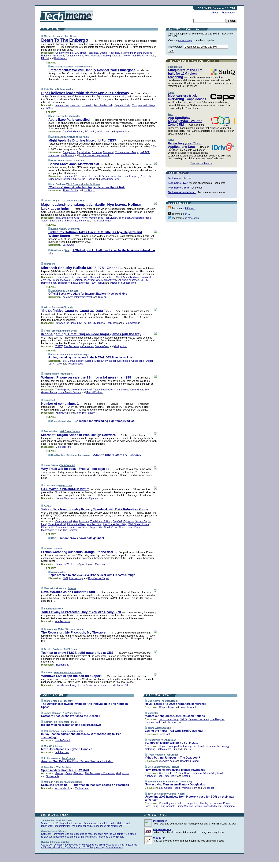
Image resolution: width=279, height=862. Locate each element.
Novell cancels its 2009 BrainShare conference (175, 703)
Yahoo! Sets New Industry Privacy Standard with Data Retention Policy (94, 509)
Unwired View (78, 389)
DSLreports (98, 322)
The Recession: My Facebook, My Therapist (73, 632)
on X (187, 213)
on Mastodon (191, 218)
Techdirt (68, 701)
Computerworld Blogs (143, 105)
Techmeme (174, 178)
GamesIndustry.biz (61, 421)
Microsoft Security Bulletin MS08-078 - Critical (80, 268)
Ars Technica (148, 176)
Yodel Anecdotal (57, 524)
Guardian (75, 105)
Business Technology (78, 455)
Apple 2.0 (79, 161)
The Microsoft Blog (100, 521)
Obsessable (137, 360)
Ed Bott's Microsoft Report (68, 672)
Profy (137, 527)
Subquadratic (175, 67)
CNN (65, 578)
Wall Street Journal (70, 431)
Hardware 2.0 (62, 412)
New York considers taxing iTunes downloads (175, 769)
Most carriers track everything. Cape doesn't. (187, 97)
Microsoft (49, 264)
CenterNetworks (64, 52)
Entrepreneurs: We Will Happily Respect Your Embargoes (91, 70)
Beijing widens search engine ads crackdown (71, 724)
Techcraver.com (74, 55)
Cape (171, 92)
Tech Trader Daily (103, 105)
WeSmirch (159, 837)
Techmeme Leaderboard (182, 192)
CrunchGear (148, 55)
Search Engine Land (52, 220)
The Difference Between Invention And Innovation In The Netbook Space (84, 705)
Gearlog (91, 179)
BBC (53, 538)
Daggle (103, 52)
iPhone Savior (70, 190)
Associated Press (141, 217)
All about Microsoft (128, 279)
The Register (62, 389)
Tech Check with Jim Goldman (83, 184)
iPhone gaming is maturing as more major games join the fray (91, 334)
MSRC (144, 279)
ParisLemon (60, 58)
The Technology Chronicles (79, 346)
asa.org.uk (49, 400)
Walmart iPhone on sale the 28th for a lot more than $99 (86, 377)
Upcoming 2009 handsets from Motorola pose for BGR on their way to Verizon (189, 798)
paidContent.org (64, 217)
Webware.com (167, 761)
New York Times (71, 713)
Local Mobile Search (69, 392)
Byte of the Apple (79, 137)
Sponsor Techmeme (201, 163)
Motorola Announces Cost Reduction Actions (175, 715)
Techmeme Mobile (178, 187)
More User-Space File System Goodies (66, 749)
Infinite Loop (62, 105)
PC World (87, 105)
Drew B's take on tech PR (126, 55)
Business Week (64, 564)
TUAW (58, 346)
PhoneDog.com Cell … (171, 803)
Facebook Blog (73, 782)
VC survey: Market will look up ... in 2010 (171, 742)
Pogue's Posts (122, 105)
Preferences (228, 12)
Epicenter (128, 521)
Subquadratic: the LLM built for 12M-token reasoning (185, 73)
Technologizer (62, 277)
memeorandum (162, 829)
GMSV (49, 108)
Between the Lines (65, 322)
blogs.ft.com (66, 485)
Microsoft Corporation (101, 277)
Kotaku (89, 360)
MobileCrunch (62, 740)
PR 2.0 (45, 58)
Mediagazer (160, 820)
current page (185, 40)
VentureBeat (96, 217)
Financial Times (67, 722)
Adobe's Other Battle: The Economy (117, 455)
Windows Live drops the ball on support (71, 676)
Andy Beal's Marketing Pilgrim (125, 52)
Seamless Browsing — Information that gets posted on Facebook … (86, 784)
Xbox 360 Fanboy (85, 412)
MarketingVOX (49, 530)
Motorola (152, 713)
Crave (68, 773)
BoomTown (74, 229)
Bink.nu (102, 297)
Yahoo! (47, 506)
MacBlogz (89, 190)
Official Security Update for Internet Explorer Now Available (87, 293)
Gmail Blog (186, 782)
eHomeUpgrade (131, 322)
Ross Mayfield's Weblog (97, 55)
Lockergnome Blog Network (94, 155)
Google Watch (81, 521)
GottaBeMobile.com (71, 731)
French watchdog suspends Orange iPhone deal (77, 552)
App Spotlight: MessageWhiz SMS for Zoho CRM (185, 121)
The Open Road (168, 701)
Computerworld (80, 277)
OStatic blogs (166, 707)
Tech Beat (124, 217)
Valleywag (68, 244)
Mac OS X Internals (54, 746)
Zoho (170, 114)
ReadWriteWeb (83, 67)
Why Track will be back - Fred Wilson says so (75, 469)
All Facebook (62, 788)
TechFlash (112, 322)
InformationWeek (62, 279)
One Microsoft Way (106, 279)
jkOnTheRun (78, 179)
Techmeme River (178, 182)
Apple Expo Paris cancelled (69, 119)
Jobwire (72, 588)
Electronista (62, 664)
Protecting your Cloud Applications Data (184, 145)
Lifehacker (71, 291)
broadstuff (58, 55)
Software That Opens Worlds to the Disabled (70, 715)
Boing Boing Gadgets (163, 806)
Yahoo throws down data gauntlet (81, 538)
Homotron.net (48, 282)
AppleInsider (66, 89)
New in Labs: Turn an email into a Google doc (175, 784)
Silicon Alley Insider (59, 179)
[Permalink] (42, 36)
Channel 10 (121, 685)
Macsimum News (110, 179)
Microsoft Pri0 (63, 446)
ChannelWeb (121, 389)
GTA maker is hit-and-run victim (65, 489)
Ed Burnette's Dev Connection (105, 176)
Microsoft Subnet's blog (123, 282)
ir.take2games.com (93, 498)
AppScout (150, 775)
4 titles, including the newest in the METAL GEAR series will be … (92, 357)
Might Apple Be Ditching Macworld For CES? (82, 140)
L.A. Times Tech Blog (86, 52)
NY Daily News (182, 773)
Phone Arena (174, 722)
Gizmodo (97, 152)
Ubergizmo (229, 806)
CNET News (80, 176)
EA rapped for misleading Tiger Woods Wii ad (104, 420)
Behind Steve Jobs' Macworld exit (73, 164)
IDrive (171, 140)
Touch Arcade (75, 363)
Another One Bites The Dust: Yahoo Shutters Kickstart (77, 761)
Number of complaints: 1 (60, 403)
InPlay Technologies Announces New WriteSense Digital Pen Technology (81, 735)
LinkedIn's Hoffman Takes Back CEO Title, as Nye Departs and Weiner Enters (95, 233)
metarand (150, 749)
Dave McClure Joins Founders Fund (68, 592)
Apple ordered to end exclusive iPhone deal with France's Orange (91, 574)
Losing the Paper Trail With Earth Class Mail (174, 730)
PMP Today (93, 389)
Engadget (67, 374)
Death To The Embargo (64, 40)
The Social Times (101, 220)
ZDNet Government (121, 527)
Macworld (74, 116)
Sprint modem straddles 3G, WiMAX (65, 770)
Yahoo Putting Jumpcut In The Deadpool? (172, 757)
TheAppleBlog (82, 564)
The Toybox (206, 803)
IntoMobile (107, 389)
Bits (67, 250)
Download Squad (189, 761)
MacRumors (67, 155)
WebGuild (104, 527)
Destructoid (123, 360)
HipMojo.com (164, 749)
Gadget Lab (69, 152)
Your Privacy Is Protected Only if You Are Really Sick (81, 612)
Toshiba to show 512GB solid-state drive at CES (77, 653)
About (214, 12)
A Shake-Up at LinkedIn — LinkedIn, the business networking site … (101, 252)
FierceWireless (94, 392)
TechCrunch (71, 36)
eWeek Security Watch (127, 277)
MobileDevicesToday (206, 806)
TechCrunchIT (67, 465)
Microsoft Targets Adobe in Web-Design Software (78, 435)
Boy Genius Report (73, 360)
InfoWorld (147, 277)
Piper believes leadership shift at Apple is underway (85, 93)
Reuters (58, 549)
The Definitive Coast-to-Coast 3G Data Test (76, 311)
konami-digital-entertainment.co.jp (69, 355)
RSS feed (190, 208)
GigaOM (67, 131)
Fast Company (132, 176)
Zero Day (46, 279)
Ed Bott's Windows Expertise (73, 282)
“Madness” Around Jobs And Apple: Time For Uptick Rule (86, 187)
